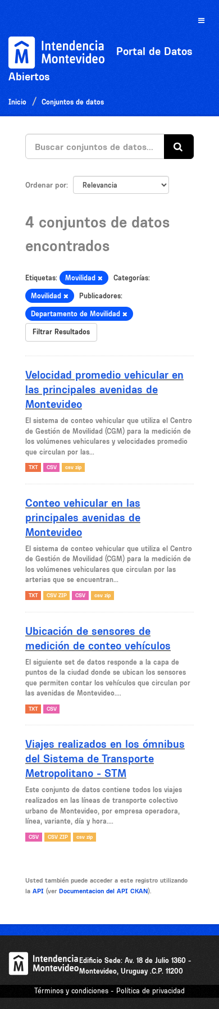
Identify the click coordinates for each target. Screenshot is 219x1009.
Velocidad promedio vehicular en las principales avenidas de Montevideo (104, 389)
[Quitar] (100, 278)
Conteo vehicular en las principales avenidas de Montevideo (82, 517)
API (38, 891)
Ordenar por (45, 184)
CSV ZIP (57, 595)
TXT (33, 467)
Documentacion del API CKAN (103, 891)
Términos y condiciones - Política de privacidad (109, 991)
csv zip (73, 467)
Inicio (17, 102)
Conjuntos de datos (73, 102)
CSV (52, 467)
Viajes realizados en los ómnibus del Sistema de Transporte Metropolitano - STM (105, 758)
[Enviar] (179, 147)
